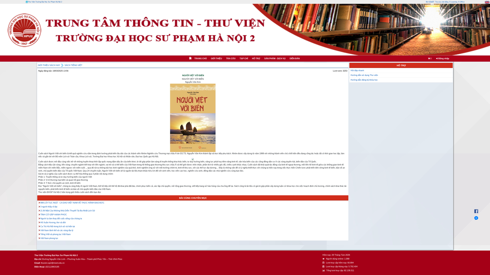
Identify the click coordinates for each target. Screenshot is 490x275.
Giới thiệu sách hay (49, 65)
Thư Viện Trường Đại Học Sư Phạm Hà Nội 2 (45, 2)
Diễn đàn (295, 58)
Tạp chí (244, 58)
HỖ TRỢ (256, 58)
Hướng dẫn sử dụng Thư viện (364, 75)
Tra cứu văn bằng (441, 2)
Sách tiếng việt (73, 65)
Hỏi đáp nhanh (357, 70)
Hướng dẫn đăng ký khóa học (364, 80)
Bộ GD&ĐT (430, 2)
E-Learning (453, 2)
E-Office (461, 2)
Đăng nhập (443, 58)
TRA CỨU (231, 58)
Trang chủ (200, 58)
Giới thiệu (216, 58)
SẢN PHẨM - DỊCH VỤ (274, 58)
